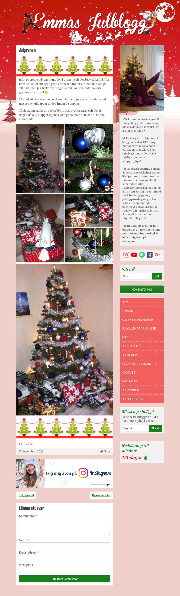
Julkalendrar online (139, 328)
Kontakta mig (142, 289)
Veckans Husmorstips (139, 364)
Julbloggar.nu (134, 399)
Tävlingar (129, 381)
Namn (24, 540)
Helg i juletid (26, 495)
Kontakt (128, 311)
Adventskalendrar (137, 320)
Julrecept (130, 355)
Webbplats (26, 565)
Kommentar (28, 516)
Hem (125, 302)
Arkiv (126, 337)
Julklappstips (133, 346)
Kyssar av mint (101, 495)
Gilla (107, 451)
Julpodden (130, 390)
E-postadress (29, 552)
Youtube (129, 372)
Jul (31, 444)
